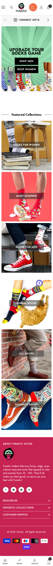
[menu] (3, 7)
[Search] (11, 7)
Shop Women (26, 69)
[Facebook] (6, 490)
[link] (26, 20)
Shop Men (26, 61)
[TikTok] (21, 490)
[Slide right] (48, 20)
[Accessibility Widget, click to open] (39, 283)
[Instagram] (13, 490)
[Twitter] (29, 490)
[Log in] (41, 7)
